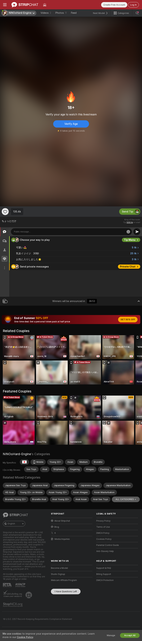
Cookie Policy (25, 637)
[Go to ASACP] (20, 585)
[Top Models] (44, 4)
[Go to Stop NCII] (13, 605)
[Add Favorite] (5, 211)
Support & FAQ (103, 568)
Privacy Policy (103, 521)
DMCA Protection (105, 580)
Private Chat (127, 266)
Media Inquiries (62, 539)
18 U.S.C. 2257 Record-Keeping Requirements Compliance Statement (37, 619)
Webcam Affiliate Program (64, 580)
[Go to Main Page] (25, 4)
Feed (74, 12)
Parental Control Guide (107, 545)
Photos (61, 12)
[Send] (136, 231)
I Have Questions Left (66, 591)
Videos (46, 12)
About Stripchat (62, 521)
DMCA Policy (102, 533)
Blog (56, 527)
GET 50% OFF (128, 319)
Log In (133, 4)
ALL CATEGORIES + (126, 499)
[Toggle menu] (5, 4)
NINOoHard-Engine (17, 454)
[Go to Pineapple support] (29, 595)
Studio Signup (58, 574)
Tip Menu (129, 239)
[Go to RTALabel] (7, 585)
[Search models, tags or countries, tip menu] (137, 13)
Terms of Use (103, 527)
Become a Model (59, 568)
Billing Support (103, 574)
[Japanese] (24, 462)
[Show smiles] (128, 232)
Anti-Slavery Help (105, 551)
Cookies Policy (104, 539)
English (11, 523)
